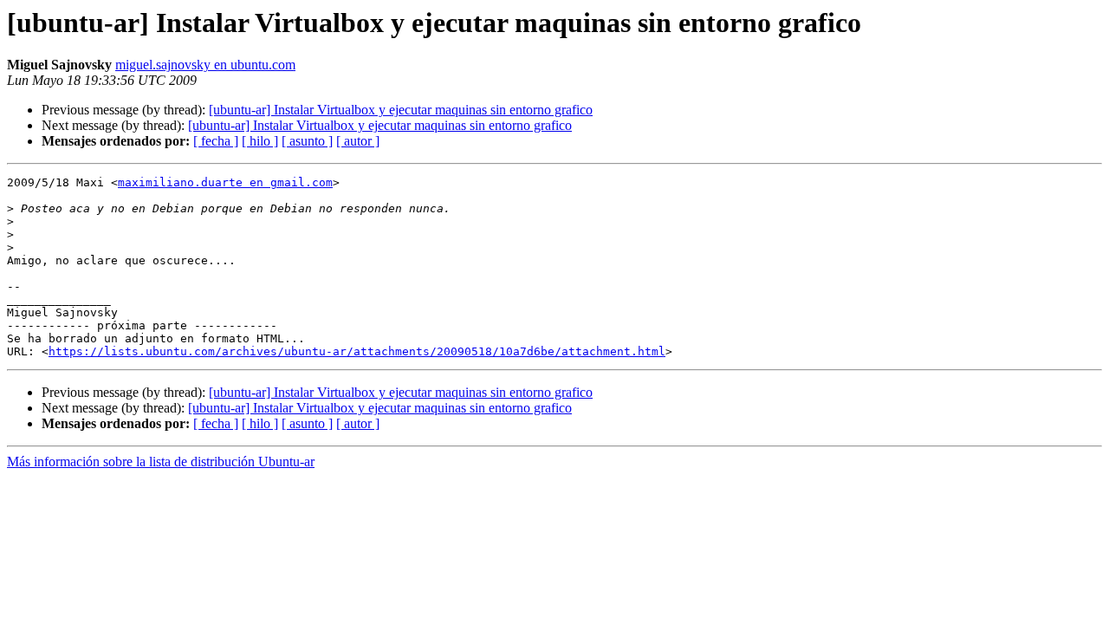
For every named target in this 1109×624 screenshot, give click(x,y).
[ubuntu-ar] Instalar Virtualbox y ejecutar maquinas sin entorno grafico (401, 109)
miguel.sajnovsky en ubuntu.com (205, 64)
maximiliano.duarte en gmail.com (225, 182)
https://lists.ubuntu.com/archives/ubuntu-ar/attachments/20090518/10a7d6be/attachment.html (357, 351)
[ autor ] (357, 140)
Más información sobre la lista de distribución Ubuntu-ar (161, 461)
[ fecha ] (215, 140)
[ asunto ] (307, 140)
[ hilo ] (260, 140)
